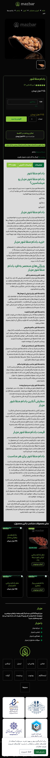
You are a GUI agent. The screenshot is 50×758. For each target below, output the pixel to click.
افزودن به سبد (16, 119)
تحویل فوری (21, 157)
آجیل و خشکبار (34, 10)
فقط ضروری (26, 752)
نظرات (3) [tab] (12, 165)
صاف (36, 106)
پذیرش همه (40, 752)
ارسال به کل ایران (32, 157)
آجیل (24, 10)
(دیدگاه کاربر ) (29, 85)
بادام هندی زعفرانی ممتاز (12, 536)
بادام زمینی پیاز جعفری (38, 584)
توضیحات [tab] (38, 165)
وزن (40, 101)
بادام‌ (18, 10)
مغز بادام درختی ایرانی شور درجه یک (37, 557)
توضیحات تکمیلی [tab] (25, 165)
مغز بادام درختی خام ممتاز (12, 584)
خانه (43, 10)
